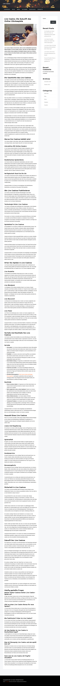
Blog (13, 9)
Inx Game (7, 681)
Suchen (44, 18)
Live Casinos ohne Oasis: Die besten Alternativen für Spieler (49, 53)
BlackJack (32, 9)
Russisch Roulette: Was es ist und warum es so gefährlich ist (49, 59)
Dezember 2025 (47, 81)
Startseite (7, 9)
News (18, 9)
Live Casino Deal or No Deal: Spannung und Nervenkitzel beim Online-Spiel (50, 47)
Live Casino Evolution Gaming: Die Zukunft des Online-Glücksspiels (49, 41)
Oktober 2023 (47, 84)
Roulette (40, 9)
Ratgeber (24, 9)
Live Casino (6, 3)
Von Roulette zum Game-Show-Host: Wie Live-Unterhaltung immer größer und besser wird (49, 34)
